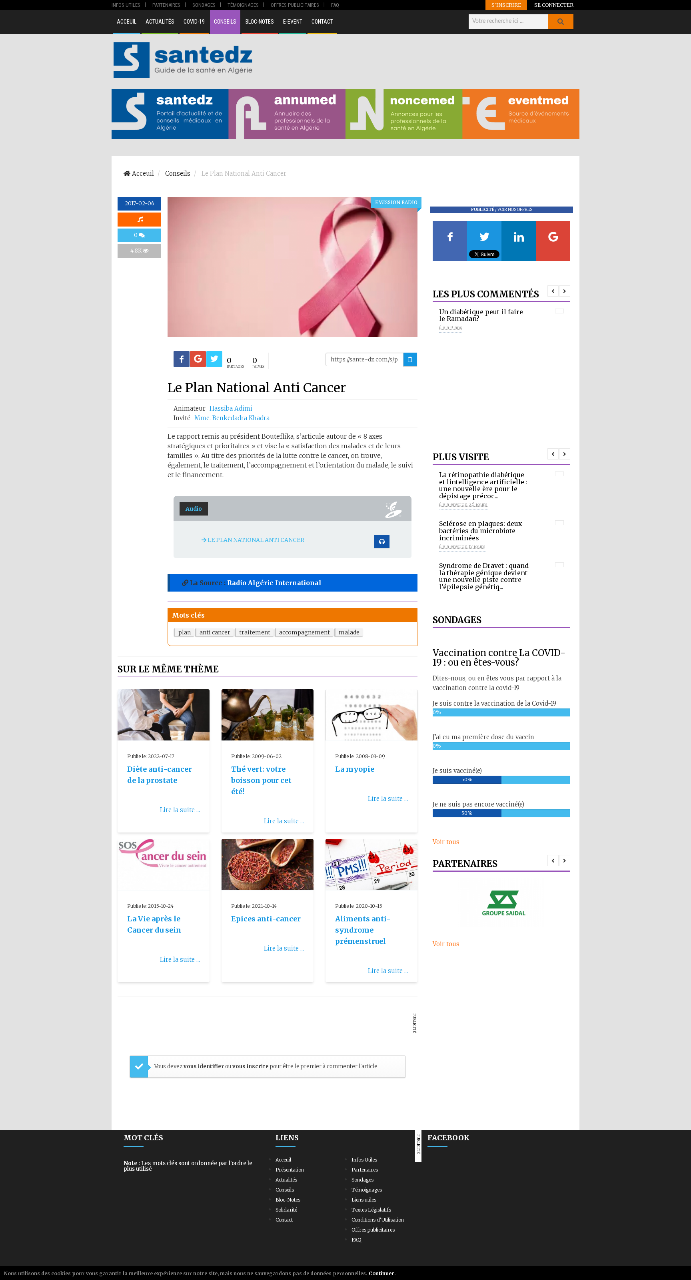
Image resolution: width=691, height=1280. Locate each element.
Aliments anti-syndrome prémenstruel (363, 930)
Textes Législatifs (371, 1210)
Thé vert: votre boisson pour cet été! (261, 780)
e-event (292, 21)
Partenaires (364, 1170)
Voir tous (446, 842)
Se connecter (553, 5)
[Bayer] (501, 902)
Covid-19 (194, 21)
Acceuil (126, 21)
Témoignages (366, 1190)
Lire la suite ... (180, 810)
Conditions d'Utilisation (377, 1220)
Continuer (381, 1273)
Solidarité (286, 1210)
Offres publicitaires (373, 1230)
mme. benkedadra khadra (232, 418)
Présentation (290, 1170)
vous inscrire (250, 1066)
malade (349, 632)
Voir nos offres (514, 209)
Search (560, 21)
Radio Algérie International (274, 583)
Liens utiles (363, 1200)
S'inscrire (506, 5)
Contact (322, 21)
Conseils (225, 21)
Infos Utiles (364, 1160)
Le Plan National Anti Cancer (255, 540)
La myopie (354, 769)
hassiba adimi (231, 408)
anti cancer (215, 632)
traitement (254, 632)
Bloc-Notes (260, 21)
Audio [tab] (194, 508)
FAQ (356, 1240)
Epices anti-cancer (266, 918)
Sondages (362, 1180)
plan (184, 632)
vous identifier (204, 1066)
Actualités (160, 21)
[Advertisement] (417, 60)
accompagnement (304, 632)
